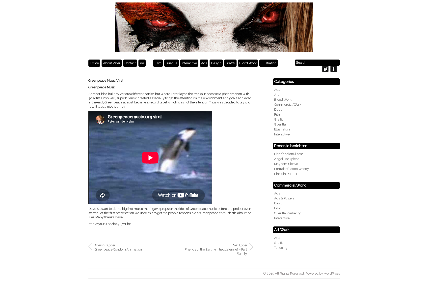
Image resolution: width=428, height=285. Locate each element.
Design (216, 63)
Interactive (189, 63)
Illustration (268, 63)
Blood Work (248, 63)
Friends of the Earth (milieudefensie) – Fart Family (216, 249)
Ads (204, 63)
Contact (130, 63)
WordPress (332, 273)
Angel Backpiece (286, 159)
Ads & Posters (284, 198)
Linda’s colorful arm (288, 154)
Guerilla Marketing (287, 213)
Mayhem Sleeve (286, 164)
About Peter (111, 63)
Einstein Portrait (285, 174)
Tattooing (281, 248)
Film (158, 63)
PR (142, 63)
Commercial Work (287, 104)
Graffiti (230, 63)
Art (276, 94)
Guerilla (171, 63)
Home (94, 63)
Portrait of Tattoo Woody (291, 169)
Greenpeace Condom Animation (118, 247)
